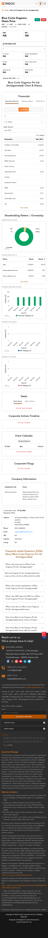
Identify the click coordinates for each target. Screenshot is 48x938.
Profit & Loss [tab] (41, 101)
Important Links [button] (9, 723)
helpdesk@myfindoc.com (16, 679)
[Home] (3, 10)
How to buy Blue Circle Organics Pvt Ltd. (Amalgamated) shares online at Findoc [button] (21, 618)
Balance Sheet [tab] (27, 101)
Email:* (4, 709)
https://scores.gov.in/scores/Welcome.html (16, 875)
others (10, 745)
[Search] (36, 3)
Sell (43, 19)
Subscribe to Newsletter (24, 716)
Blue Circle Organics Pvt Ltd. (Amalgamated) (24, 10)
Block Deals (29, 401)
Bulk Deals (18, 401)
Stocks (7, 10)
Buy (37, 19)
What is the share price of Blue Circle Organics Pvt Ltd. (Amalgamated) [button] (20, 565)
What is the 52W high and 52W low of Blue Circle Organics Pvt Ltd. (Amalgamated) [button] (23, 597)
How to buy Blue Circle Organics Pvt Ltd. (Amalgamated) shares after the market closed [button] (21, 630)
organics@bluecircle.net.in (23, 532)
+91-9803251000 (14, 670)
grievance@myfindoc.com (35, 687)
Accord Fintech (21, 922)
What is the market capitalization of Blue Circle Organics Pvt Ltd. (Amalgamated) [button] (22, 587)
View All (23, 208)
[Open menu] (44, 3)
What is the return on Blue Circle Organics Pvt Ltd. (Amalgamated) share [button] (22, 608)
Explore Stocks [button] (9, 729)
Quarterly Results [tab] (12, 101)
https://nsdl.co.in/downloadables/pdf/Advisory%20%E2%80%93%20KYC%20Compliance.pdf (24, 886)
